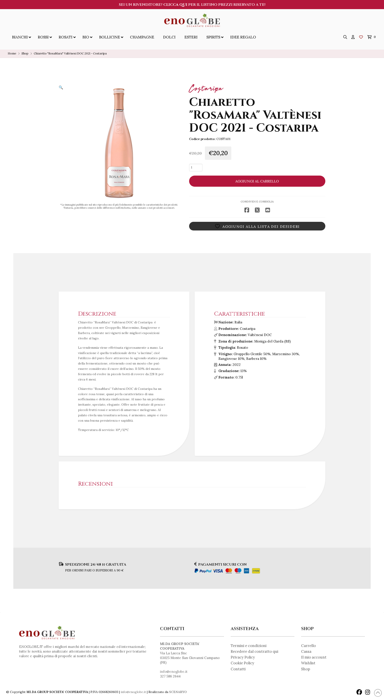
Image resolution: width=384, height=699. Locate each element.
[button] (345, 37)
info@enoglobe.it (174, 671)
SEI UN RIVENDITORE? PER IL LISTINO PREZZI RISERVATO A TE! (192, 4)
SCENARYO (178, 692)
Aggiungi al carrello (257, 181)
